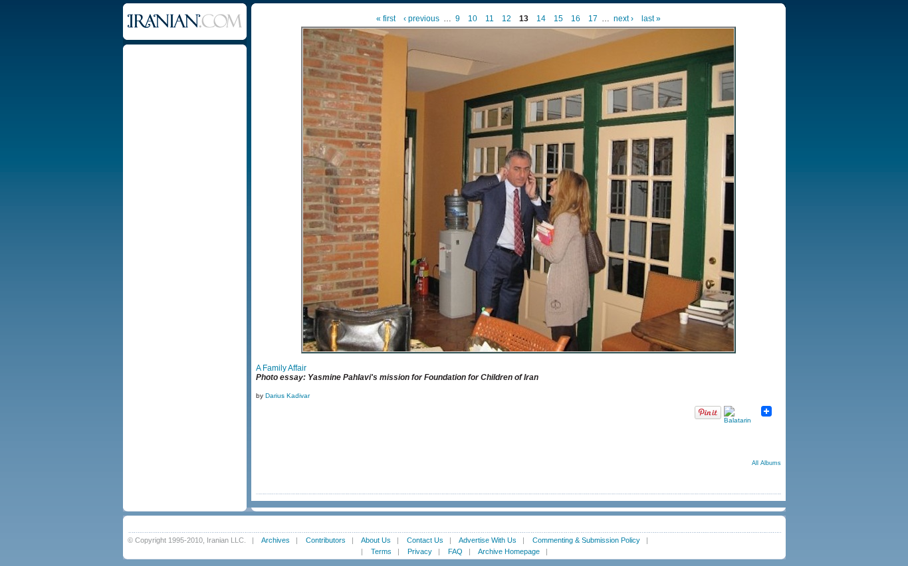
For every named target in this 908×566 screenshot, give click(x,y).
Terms (381, 551)
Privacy (419, 551)
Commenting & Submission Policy (586, 540)
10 (472, 18)
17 (593, 18)
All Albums (766, 463)
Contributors (326, 540)
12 (506, 18)
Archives (275, 540)
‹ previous (421, 18)
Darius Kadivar (287, 395)
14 (541, 18)
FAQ (455, 551)
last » (651, 18)
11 (489, 18)
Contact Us (425, 540)
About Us (376, 540)
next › (623, 18)
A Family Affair (281, 368)
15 (558, 18)
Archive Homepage (509, 551)
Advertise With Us (487, 540)
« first (386, 18)
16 (575, 18)
